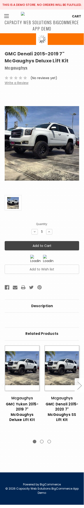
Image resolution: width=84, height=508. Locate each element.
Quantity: (42, 224)
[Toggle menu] (6, 16)
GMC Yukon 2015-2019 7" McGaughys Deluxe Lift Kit (22, 412)
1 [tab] (34, 441)
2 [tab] (42, 441)
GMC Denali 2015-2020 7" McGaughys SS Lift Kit (62, 412)
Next (79, 385)
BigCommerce (50, 484)
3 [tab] (49, 441)
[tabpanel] (22, 389)
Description (42, 305)
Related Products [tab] (41, 333)
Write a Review (16, 83)
